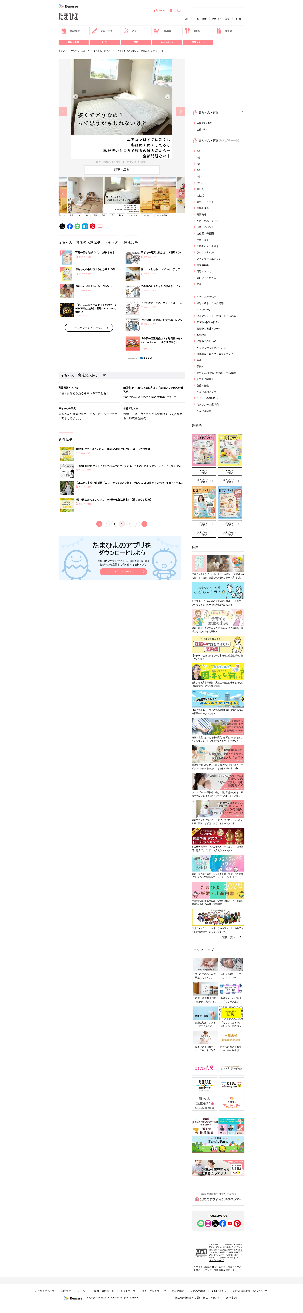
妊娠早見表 (75, 30)
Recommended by (133, 358)
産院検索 (201, 335)
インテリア (133, 215)
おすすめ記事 (161, 215)
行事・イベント (205, 227)
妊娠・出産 (200, 19)
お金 (199, 360)
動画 (199, 284)
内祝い (177, 10)
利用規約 (66, 1291)
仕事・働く (203, 239)
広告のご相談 (197, 1291)
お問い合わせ (219, 1291)
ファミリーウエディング (210, 258)
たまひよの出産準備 (208, 404)
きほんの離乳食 (205, 379)
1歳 (95, 215)
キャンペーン (167, 42)
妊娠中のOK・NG (206, 341)
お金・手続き (106, 30)
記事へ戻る (121, 169)
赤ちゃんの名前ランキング (211, 347)
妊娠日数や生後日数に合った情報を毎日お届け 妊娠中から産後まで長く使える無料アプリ (123, 562)
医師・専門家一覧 (104, 1291)
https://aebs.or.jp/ (216, 1260)
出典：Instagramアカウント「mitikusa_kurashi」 (121, 161)
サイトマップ (128, 1291)
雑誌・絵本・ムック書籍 (210, 303)
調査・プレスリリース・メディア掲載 (163, 1291)
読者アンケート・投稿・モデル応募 (216, 316)
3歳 (111, 215)
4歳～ (121, 215)
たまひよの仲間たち (208, 398)
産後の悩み (203, 208)
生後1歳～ (202, 129)
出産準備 (166, 30)
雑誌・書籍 (73, 42)
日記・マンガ (204, 271)
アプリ (105, 42)
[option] (121, 111)
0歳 (87, 215)
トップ (62, 50)
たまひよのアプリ (206, 391)
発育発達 (201, 214)
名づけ (135, 30)
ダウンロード (123, 571)
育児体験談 (203, 265)
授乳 (199, 182)
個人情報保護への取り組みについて (197, 1298)
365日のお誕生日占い (208, 322)
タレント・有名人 (206, 277)
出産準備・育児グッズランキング (215, 353)
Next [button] (180, 111)
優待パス (229, 30)
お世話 (200, 195)
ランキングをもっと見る (88, 327)
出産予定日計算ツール (209, 328)
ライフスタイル (205, 252)
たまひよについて (206, 297)
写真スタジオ (198, 42)
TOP (185, 19)
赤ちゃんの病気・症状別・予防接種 (216, 372)
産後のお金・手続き (208, 246)
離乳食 (197, 30)
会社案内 (231, 1298)
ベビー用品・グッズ (100, 50)
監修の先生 (203, 385)
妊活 (238, 19)
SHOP (162, 10)
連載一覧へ (228, 937)
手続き (200, 366)
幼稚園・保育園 (205, 233)
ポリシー (83, 1291)
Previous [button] (63, 111)
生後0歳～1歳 (204, 123)
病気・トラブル (205, 201)
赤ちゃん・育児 (221, 19)
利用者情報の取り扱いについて (250, 1291)
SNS (136, 42)
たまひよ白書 (204, 410)
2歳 (103, 215)
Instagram (147, 215)
